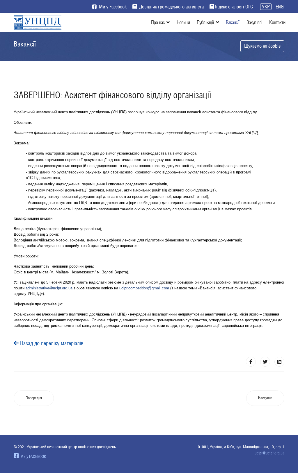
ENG (280, 7)
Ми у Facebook (112, 7)
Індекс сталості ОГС (234, 7)
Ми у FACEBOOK (32, 456)
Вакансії (233, 22)
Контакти (277, 22)
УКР (266, 7)
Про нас (157, 22)
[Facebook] (251, 362)
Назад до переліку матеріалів (51, 343)
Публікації (205, 22)
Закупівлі (254, 22)
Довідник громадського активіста (171, 7)
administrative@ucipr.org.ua (49, 288)
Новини (183, 22)
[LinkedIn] (279, 362)
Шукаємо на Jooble (262, 46)
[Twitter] (265, 362)
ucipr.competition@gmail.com (144, 288)
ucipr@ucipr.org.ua (269, 453)
